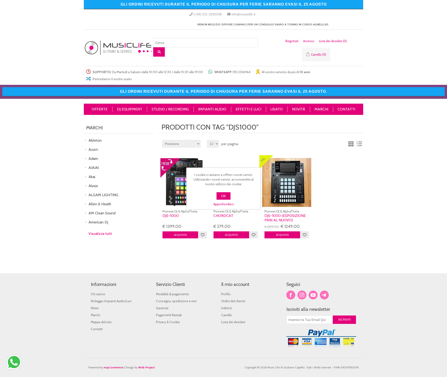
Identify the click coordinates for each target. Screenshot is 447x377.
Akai (91, 177)
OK (223, 196)
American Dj (98, 222)
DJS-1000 (171, 215)
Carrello (226, 315)
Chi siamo (98, 294)
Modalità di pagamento (172, 294)
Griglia (351, 143)
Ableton (95, 140)
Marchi (95, 315)
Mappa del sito (101, 322)
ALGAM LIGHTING (103, 195)
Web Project (146, 367)
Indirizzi (226, 308)
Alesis (93, 186)
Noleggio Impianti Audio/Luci (111, 301)
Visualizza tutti (100, 233)
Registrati (291, 41)
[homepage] (118, 48)
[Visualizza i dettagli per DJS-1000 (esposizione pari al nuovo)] (286, 182)
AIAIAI (93, 167)
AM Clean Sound (101, 213)
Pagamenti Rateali (169, 315)
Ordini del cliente (233, 301)
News (95, 308)
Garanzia (162, 308)
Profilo (226, 294)
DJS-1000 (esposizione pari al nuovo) (285, 217)
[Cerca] (159, 52)
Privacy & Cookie (168, 322)
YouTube (313, 295)
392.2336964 (241, 72)
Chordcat (223, 215)
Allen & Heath (99, 204)
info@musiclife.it (243, 14)
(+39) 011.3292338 (207, 14)
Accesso (308, 41)
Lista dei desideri (233, 322)
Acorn (93, 149)
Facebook (290, 295)
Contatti (97, 329)
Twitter (302, 295)
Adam (93, 158)
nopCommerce (113, 367)
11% (263, 159)
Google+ (324, 295)
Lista (359, 143)
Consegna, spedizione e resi (176, 301)
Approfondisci (223, 204)
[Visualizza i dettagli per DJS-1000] (184, 182)
